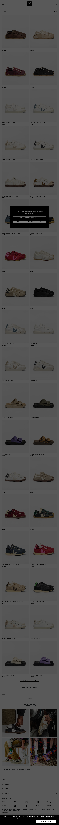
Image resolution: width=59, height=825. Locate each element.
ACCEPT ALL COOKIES (45, 821)
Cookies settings (7, 821)
